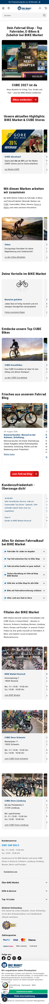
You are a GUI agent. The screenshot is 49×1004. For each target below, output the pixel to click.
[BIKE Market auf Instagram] (14, 958)
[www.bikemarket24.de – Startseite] (24, 8)
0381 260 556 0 (10, 845)
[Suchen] (44, 15)
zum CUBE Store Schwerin (16, 759)
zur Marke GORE (12, 169)
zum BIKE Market (12, 695)
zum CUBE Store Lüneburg (16, 825)
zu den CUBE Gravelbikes (16, 378)
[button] (3, 8)
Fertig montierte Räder (15, 312)
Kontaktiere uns (10, 872)
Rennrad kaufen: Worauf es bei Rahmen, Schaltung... (19, 436)
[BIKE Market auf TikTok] (19, 958)
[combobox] (24, 15)
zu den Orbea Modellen (15, 257)
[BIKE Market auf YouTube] (9, 958)
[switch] (5, 992)
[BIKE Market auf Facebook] (4, 958)
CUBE (6, 204)
